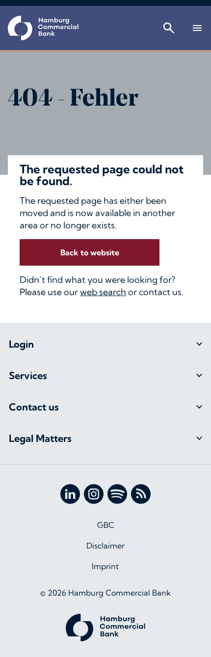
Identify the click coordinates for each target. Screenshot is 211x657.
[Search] (169, 28)
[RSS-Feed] (141, 494)
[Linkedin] (70, 494)
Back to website (89, 252)
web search (103, 292)
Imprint (105, 566)
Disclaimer (105, 545)
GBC (105, 525)
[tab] (105, 344)
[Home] (43, 28)
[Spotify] (117, 494)
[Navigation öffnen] (197, 28)
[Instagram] (94, 494)
